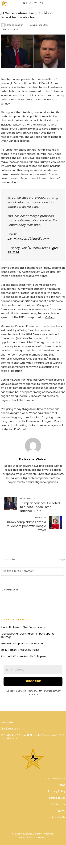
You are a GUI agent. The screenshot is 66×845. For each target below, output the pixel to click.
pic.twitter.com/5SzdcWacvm (28, 239)
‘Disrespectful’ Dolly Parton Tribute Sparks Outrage (27, 635)
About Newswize (55, 778)
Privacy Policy (56, 791)
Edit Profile (58, 817)
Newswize (34, 3)
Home (61, 785)
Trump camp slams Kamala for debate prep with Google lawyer (26, 524)
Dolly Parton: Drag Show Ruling (20, 650)
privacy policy (48, 690)
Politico (49, 317)
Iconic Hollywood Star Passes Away (23, 627)
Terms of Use (57, 798)
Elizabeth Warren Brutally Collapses (23, 656)
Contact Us (58, 804)
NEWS (61, 811)
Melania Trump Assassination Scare (23, 643)
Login (61, 559)
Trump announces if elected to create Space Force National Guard (40, 505)
